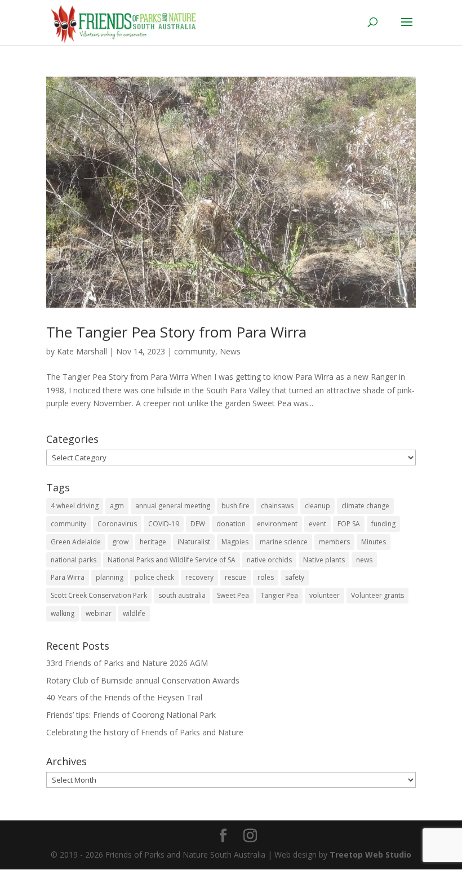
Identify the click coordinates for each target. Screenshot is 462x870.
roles (265, 577)
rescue (235, 577)
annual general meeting (172, 506)
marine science (284, 542)
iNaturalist (193, 542)
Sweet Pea (233, 595)
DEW (197, 524)
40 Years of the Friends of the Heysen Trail (124, 697)
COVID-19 (163, 524)
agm (117, 506)
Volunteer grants (377, 595)
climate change (365, 506)
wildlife (134, 613)
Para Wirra (68, 577)
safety (294, 577)
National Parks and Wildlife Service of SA (172, 560)
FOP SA (348, 524)
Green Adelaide (76, 542)
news (364, 560)
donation (231, 524)
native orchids (269, 560)
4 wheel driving (75, 506)
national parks (73, 560)
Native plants (324, 560)
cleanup (317, 506)
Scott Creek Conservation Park (99, 595)
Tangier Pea (279, 595)
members (334, 542)
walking (62, 613)
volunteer (324, 595)
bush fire (235, 506)
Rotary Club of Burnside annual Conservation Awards (142, 680)
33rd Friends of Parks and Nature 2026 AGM (127, 663)
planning (109, 577)
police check (154, 577)
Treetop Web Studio (370, 854)
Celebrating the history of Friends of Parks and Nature (144, 732)
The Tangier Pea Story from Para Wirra (176, 332)
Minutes (373, 542)
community (194, 351)
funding (383, 524)
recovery (199, 577)
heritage (153, 542)
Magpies (234, 542)
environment (277, 524)
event (317, 524)
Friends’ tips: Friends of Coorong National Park (131, 714)
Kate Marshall (82, 351)
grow (120, 542)
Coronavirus (117, 524)
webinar (99, 613)
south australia (182, 595)
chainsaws (277, 506)
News (230, 351)
